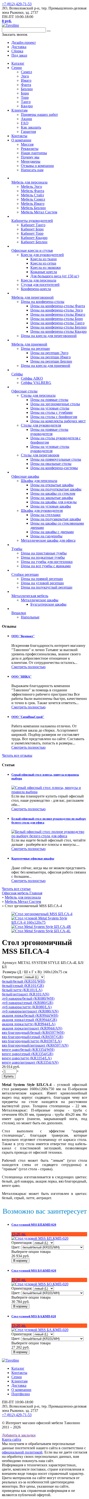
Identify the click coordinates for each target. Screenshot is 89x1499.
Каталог (17, 63)
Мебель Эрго (31, 187)
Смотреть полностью (28, 667)
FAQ (24, 123)
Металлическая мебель (29, 596)
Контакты (19, 136)
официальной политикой (22, 1452)
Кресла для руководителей (42, 255)
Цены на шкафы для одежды (53, 502)
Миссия (27, 144)
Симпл (26, 72)
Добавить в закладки (19, 1435)
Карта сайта (11, 1439)
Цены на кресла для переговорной (49, 336)
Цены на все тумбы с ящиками (46, 566)
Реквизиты (29, 149)
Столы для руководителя (41, 425)
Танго (26, 102)
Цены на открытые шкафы (52, 485)
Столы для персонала (38, 395)
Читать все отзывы (17, 755)
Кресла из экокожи (45, 268)
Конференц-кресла (36, 289)
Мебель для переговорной (32, 297)
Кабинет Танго (33, 225)
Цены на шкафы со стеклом (52, 493)
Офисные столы (24, 391)
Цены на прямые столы (49, 400)
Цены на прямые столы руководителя (49, 432)
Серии (16, 68)
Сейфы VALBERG (36, 383)
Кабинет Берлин (34, 242)
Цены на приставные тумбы (44, 553)
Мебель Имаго (32, 204)
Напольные (30, 617)
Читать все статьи (16, 889)
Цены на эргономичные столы (55, 404)
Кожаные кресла (43, 272)
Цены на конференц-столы (42, 302)
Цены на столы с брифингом (53, 417)
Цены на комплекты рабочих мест (58, 421)
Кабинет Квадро (34, 238)
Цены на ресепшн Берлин (51, 361)
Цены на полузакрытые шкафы (55, 519)
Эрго (25, 76)
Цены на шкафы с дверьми (52, 532)
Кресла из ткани (43, 259)
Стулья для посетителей (40, 285)
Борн (25, 93)
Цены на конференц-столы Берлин (58, 327)
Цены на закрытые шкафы (51, 498)
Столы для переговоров (40, 455)
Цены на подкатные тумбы (43, 557)
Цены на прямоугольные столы (55, 459)
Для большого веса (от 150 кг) (54, 276)
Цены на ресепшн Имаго (50, 357)
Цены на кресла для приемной (45, 366)
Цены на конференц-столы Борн (56, 319)
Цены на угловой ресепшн (42, 583)
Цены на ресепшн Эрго (49, 353)
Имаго (26, 80)
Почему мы (30, 157)
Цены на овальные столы (50, 464)
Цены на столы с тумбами (51, 412)
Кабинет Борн (32, 229)
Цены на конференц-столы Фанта (57, 306)
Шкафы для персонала (39, 481)
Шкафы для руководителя (42, 511)
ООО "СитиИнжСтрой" (27, 717)
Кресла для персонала (38, 280)
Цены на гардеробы (46, 536)
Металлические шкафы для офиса (48, 540)
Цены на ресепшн (35, 349)
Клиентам (19, 110)
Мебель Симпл (33, 199)
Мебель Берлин (33, 208)
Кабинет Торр (32, 233)
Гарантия (28, 132)
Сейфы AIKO (32, 378)
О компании (21, 140)
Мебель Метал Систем (39, 212)
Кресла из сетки (43, 263)
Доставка (18, 1385)
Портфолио (20, 1394)
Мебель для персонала (29, 182)
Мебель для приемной (29, 344)
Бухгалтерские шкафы (48, 604)
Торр (25, 97)
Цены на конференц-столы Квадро (58, 331)
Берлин (27, 89)
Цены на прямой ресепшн (42, 579)
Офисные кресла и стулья (32, 250)
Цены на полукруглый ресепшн (46, 587)
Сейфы (17, 374)
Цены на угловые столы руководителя (49, 449)
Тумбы (16, 549)
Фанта (26, 85)
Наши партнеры (34, 153)
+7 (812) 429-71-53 (17, 4)
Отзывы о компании (37, 166)
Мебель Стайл (32, 195)
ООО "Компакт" (23, 636)
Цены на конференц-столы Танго (57, 323)
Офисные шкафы (25, 476)
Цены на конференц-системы (54, 468)
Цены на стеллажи (45, 515)
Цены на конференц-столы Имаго (57, 314)
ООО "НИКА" (21, 676)
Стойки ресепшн (25, 574)
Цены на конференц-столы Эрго (56, 310)
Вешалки (18, 613)
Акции (26, 119)
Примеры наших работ (39, 115)
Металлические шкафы (39, 600)
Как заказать (31, 127)
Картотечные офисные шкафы (32, 858)
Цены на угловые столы (49, 408)
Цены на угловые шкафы (50, 506)
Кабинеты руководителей (32, 221)
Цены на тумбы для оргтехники (47, 562)
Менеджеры (30, 161)
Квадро (27, 106)
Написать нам (32, 170)
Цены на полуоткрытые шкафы (55, 489)
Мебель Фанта (32, 191)
